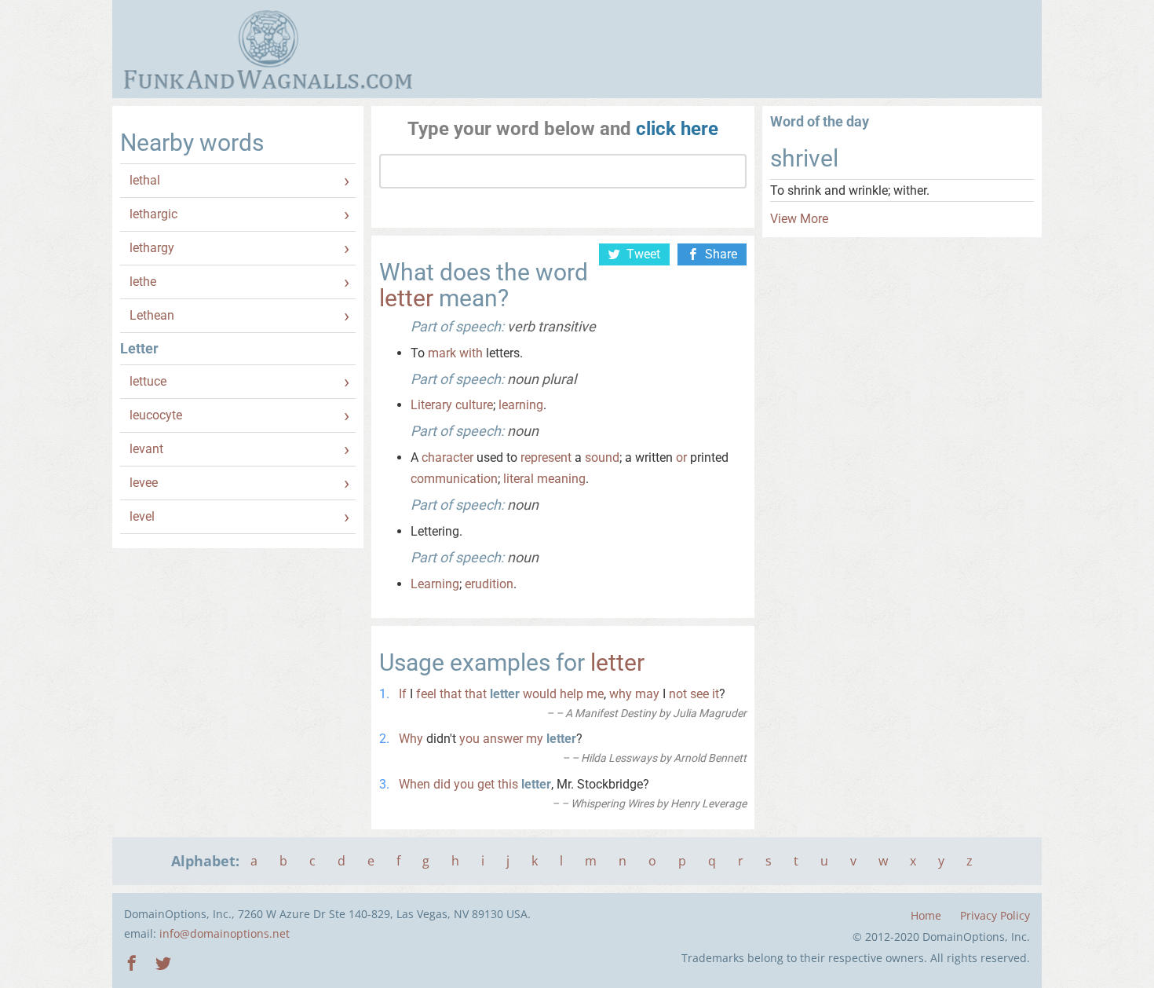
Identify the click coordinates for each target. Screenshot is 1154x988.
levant (146, 448)
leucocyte (156, 415)
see (699, 693)
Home (926, 915)
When (414, 784)
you (469, 738)
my (534, 738)
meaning (561, 478)
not (678, 693)
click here (677, 129)
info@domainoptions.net (224, 933)
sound (602, 457)
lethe (143, 281)
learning (520, 404)
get (486, 784)
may (647, 693)
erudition (489, 583)
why (620, 693)
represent (546, 457)
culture (474, 404)
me (595, 693)
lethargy (152, 247)
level (142, 516)
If (403, 693)
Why (411, 738)
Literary (431, 404)
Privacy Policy (995, 915)
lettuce (148, 381)
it (715, 693)
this (508, 784)
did (442, 784)
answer (503, 738)
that (451, 693)
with (471, 353)
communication (454, 478)
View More (799, 218)
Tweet (643, 254)
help (571, 693)
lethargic (153, 214)
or (681, 457)
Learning (435, 583)
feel (426, 693)
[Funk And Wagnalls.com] (268, 49)
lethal (145, 180)
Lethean (152, 315)
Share (721, 254)
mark (442, 353)
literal (518, 478)
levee (144, 482)
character (447, 457)
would (540, 693)
